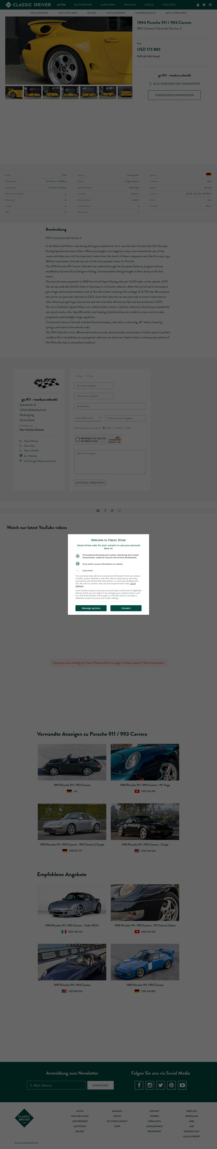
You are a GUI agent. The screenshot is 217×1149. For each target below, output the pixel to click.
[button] (108, 570)
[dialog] (108, 574)
